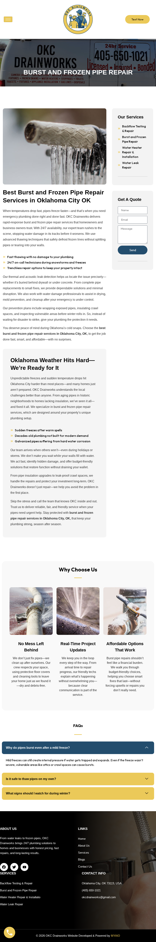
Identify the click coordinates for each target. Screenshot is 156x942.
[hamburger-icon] (8, 19)
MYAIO (115, 935)
